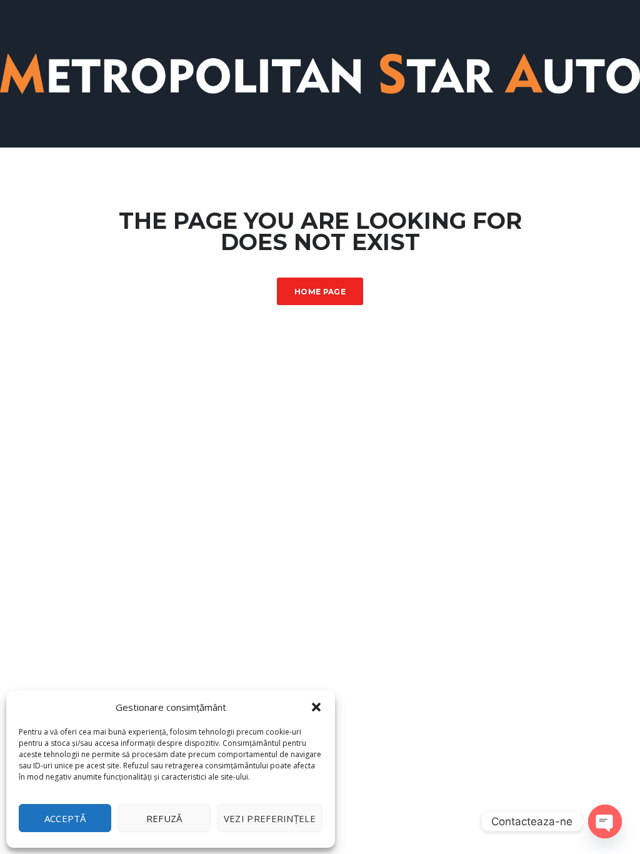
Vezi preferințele (270, 818)
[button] (316, 707)
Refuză (164, 818)
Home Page (320, 291)
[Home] (320, 73)
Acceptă (65, 818)
